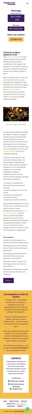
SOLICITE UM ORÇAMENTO (20, 348)
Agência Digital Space (21, 411)
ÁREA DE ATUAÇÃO (12, 403)
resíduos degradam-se (14, 89)
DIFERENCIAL (11, 406)
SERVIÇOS (24, 401)
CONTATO (20, 406)
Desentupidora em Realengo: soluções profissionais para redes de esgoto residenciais (15, 272)
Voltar (8, 280)
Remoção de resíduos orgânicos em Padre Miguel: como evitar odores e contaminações (14, 264)
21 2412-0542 (17, 29)
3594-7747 (16, 378)
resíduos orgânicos (9, 151)
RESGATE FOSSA (14, 401)
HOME (5, 401)
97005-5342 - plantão (17, 381)
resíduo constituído (13, 57)
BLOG (21, 403)
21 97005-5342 (17, 18)
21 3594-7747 (16, 39)
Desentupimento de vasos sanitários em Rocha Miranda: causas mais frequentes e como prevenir (15, 256)
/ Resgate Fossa (16, 389)
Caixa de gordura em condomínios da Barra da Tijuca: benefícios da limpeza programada (15, 248)
